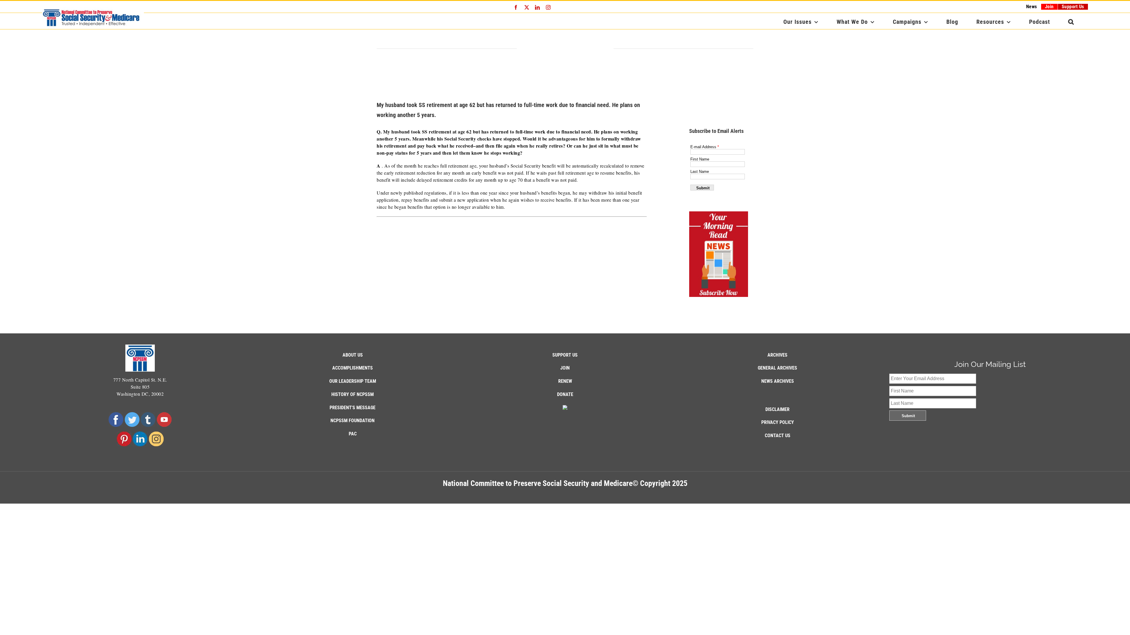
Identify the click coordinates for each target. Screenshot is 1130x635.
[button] (1071, 21)
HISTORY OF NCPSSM (352, 394)
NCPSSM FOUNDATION (352, 420)
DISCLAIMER (777, 409)
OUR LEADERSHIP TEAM (352, 381)
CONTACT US (777, 435)
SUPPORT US (565, 355)
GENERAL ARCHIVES (777, 368)
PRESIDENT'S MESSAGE (352, 407)
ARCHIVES (777, 355)
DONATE (565, 394)
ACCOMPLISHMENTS (352, 368)
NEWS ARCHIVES (777, 381)
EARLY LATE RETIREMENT (565, 49)
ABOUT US (353, 355)
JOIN (565, 368)
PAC (353, 434)
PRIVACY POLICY (777, 422)
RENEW (565, 381)
